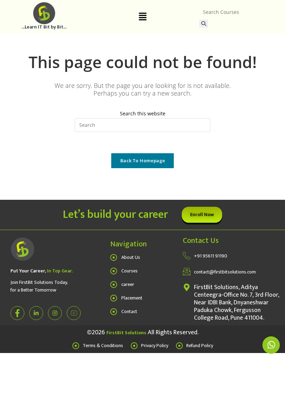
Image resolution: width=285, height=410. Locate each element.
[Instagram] (55, 313)
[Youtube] (74, 313)
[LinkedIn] (36, 313)
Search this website (142, 113)
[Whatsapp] (271, 345)
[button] (142, 16)
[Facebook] (17, 313)
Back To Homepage (142, 160)
